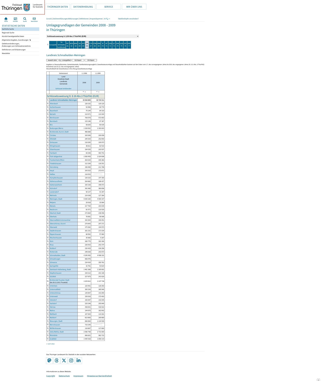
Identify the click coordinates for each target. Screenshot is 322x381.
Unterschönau (55, 293)
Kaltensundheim (56, 181)
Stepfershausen (56, 273)
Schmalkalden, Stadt (57, 255)
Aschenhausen (55, 107)
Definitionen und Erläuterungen (14, 49)
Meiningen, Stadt (56, 199)
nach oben (51, 344)
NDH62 (71, 44)
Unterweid (54, 296)
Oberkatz (53, 216)
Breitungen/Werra (56, 128)
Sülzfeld (53, 276)
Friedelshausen (55, 163)
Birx (51, 125)
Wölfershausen (55, 328)
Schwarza (53, 262)
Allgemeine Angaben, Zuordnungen (15, 40)
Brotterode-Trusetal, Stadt (59, 280)
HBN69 (98, 44)
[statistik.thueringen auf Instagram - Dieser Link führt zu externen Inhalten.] (71, 360)
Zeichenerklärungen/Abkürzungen (65, 19)
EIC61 (67, 44)
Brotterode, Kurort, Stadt (59, 132)
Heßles (52, 174)
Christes (53, 135)
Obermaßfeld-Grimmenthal (60, 220)
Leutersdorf (54, 192)
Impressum (78, 375)
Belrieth (53, 114)
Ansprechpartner (96, 19)
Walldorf (53, 317)
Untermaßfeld (55, 289)
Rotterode (53, 252)
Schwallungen (55, 259)
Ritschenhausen (56, 238)
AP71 (106, 44)
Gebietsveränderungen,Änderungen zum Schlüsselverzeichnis (16, 44)
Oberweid (53, 227)
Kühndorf (53, 188)
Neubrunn (53, 209)
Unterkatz (53, 286)
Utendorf (53, 300)
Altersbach (54, 103)
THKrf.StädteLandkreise (61, 44)
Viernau (52, 307)
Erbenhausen (55, 149)
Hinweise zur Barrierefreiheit (99, 375)
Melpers (53, 202)
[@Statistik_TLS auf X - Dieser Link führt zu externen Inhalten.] (64, 360)
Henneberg (54, 167)
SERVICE (104, 6)
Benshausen (54, 118)
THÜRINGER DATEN (56, 6)
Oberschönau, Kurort (58, 223)
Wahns (52, 310)
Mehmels (53, 195)
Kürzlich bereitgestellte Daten (13, 36)
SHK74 (117, 44)
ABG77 (129, 44)
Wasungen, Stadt (56, 321)
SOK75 (121, 44)
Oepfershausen (55, 230)
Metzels (52, 206)
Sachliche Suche (8, 29)
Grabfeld (53, 339)
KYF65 (83, 44)
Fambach (53, 153)
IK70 (103, 44)
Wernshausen (55, 325)
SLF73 (114, 44)
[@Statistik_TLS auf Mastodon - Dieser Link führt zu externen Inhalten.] (50, 360)
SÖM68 (94, 44)
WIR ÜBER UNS (132, 6)
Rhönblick (53, 335)
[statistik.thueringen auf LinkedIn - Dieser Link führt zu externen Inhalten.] (79, 360)
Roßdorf (53, 248)
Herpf (52, 170)
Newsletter (6, 53)
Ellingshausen (55, 146)
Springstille (54, 266)
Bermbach (53, 121)
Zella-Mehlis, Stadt (57, 332)
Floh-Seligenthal (56, 156)
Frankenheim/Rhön (57, 160)
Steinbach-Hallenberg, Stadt (60, 269)
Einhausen (54, 142)
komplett (52, 45)
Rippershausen (55, 234)
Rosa (51, 245)
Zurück (49, 19)
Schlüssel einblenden (63, 88)
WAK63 (75, 44)
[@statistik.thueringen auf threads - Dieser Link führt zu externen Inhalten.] (57, 360)
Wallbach (53, 314)
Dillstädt (53, 139)
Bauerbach (54, 110)
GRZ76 (125, 44)
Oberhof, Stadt (55, 213)
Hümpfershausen (56, 178)
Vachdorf (53, 303)
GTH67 (90, 44)
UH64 (79, 44)
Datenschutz (64, 375)
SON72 (110, 44)
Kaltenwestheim (56, 185)
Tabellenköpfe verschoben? (128, 19)
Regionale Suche (8, 32)
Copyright (50, 375)
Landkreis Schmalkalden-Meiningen (63, 100)
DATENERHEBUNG (82, 6)
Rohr (51, 241)
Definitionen (84, 19)
